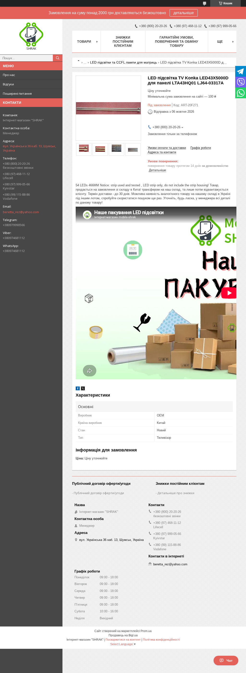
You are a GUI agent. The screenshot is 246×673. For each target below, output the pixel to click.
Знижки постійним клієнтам (123, 41)
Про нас (9, 75)
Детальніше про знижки (175, 493)
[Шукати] (57, 58)
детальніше (183, 13)
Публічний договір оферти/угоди (99, 493)
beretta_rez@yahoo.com (21, 212)
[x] (83, 389)
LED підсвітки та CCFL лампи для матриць (123, 62)
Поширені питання (17, 93)
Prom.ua (146, 631)
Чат (230, 660)
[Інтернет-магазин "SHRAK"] (31, 35)
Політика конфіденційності (161, 639)
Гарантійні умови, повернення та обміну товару (176, 41)
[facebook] (78, 389)
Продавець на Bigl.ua (123, 635)
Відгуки (8, 84)
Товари (84, 41)
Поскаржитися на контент (123, 639)
